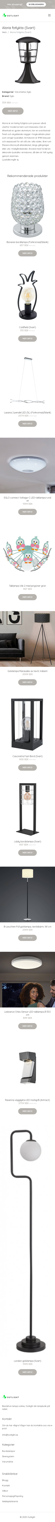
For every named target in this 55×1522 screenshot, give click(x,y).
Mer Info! (13, 111)
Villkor (5, 1490)
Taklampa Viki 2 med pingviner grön (27, 585)
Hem (4, 32)
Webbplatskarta (10, 1501)
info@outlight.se (10, 1434)
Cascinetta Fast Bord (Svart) (28, 756)
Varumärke (20, 92)
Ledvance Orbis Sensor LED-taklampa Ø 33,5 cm (27, 1013)
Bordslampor (8, 1451)
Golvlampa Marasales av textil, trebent (28, 671)
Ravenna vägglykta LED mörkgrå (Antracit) (27, 1100)
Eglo (29, 92)
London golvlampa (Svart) (27, 1360)
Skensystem (8, 1456)
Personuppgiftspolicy (12, 1496)
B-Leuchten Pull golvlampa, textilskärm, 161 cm (27, 926)
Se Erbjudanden (36, 4)
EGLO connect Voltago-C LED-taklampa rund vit (27, 499)
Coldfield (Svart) (27, 327)
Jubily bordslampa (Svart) (27, 841)
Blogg (5, 1480)
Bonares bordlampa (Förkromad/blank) (27, 242)
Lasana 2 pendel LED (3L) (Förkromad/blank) (27, 412)
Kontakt (6, 1485)
